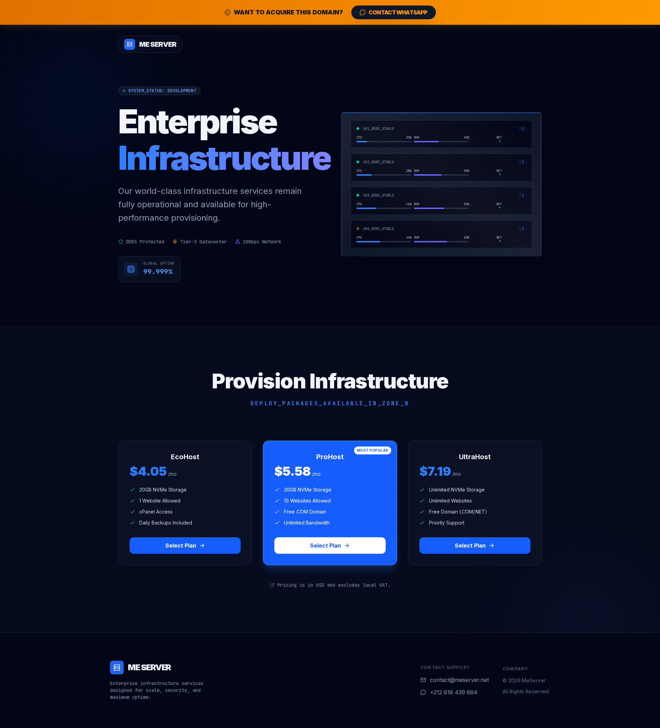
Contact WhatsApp (397, 12)
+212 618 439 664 (453, 692)
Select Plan (180, 545)
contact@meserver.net (459, 679)
